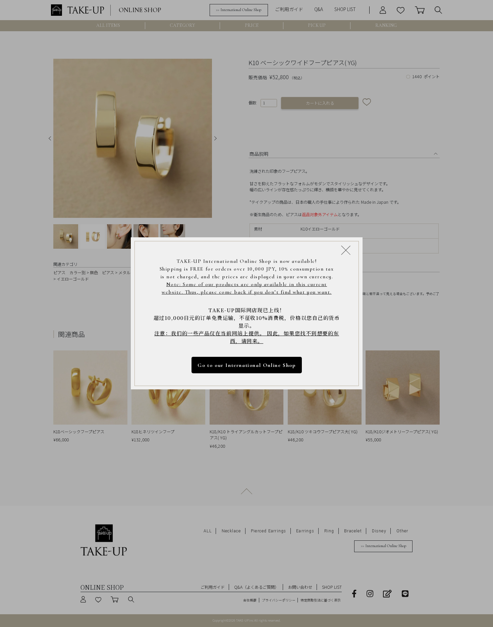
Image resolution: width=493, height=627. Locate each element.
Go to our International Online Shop (246, 365)
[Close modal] (345, 250)
